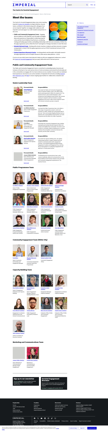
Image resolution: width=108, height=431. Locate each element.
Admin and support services (61, 405)
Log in (35, 422)
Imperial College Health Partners (83, 408)
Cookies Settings (73, 428)
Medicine (36, 406)
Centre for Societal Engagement (23, 59)
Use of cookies (73, 421)
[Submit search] (87, 5)
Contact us (79, 41)
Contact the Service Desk (19, 406)
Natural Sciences (38, 408)
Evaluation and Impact (82, 44)
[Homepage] (39, 5)
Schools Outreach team (21, 46)
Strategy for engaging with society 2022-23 (52, 388)
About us (41, 14)
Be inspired (21, 14)
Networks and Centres (60, 406)
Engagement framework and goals (85, 30)
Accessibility (43, 421)
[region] (54, 428)
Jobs (14, 408)
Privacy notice (65, 421)
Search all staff (58, 410)
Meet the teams (47, 14)
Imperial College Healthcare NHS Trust (85, 409)
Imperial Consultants (81, 411)
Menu (92, 4)
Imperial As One (20, 75)
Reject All (82, 428)
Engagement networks (82, 39)
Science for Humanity (24, 24)
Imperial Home (15, 14)
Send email (26, 101)
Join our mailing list (18, 381)
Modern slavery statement (53, 421)
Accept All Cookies (92, 428)
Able (28, 75)
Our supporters (80, 32)
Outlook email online (17, 411)
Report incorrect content (85, 421)
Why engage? (80, 35)
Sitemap (36, 421)
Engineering (36, 405)
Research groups (59, 408)
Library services (16, 410)
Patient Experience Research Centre (25, 52)
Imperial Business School (39, 410)
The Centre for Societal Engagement (26, 10)
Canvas (14, 405)
